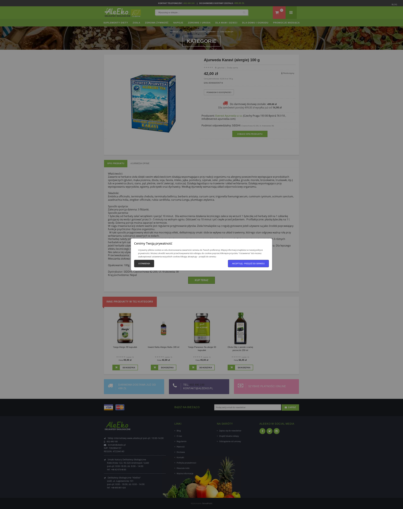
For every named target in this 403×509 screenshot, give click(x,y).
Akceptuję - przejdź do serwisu (248, 263)
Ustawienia (144, 263)
